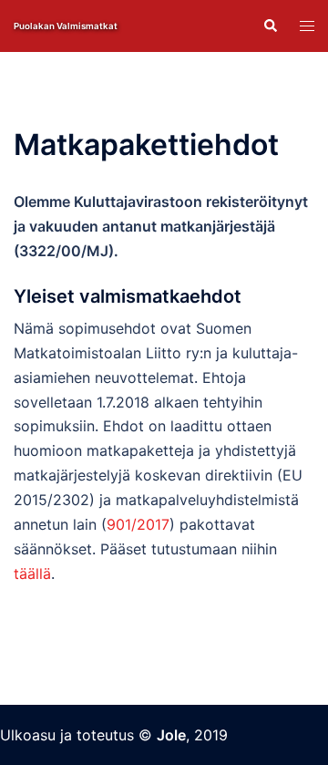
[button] (269, 25)
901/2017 (138, 524)
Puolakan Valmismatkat (66, 26)
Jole (171, 735)
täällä (32, 573)
